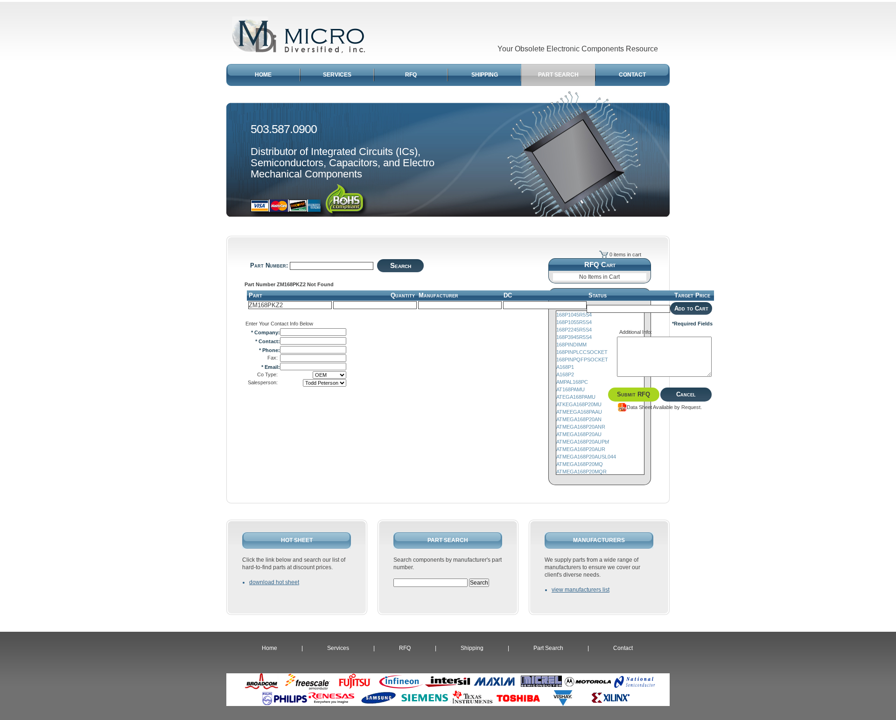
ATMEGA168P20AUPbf (582, 442)
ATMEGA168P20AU (579, 434)
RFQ (405, 648)
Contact (623, 648)
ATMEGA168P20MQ (579, 464)
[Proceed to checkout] (603, 254)
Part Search (548, 648)
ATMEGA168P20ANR (580, 427)
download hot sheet (274, 582)
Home (269, 648)
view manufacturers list (580, 589)
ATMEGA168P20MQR (581, 471)
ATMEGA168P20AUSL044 (586, 456)
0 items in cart (625, 254)
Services (338, 648)
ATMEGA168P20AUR (580, 449)
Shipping (472, 648)
